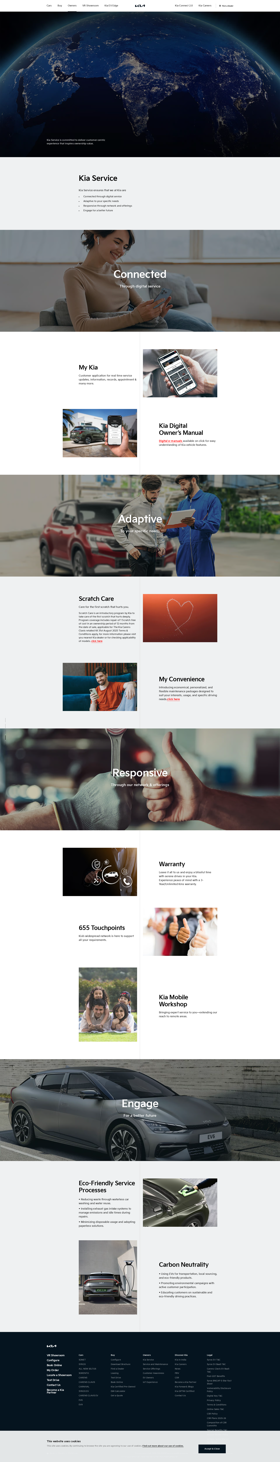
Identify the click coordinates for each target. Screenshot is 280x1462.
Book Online (54, 1365)
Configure (53, 1360)
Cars (81, 1355)
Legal (209, 1355)
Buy (113, 1355)
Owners (147, 1355)
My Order (53, 1370)
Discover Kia (181, 1355)
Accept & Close (212, 1449)
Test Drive (53, 1380)
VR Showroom (56, 1355)
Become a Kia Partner (55, 1391)
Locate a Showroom (59, 1375)
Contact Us (54, 1385)
